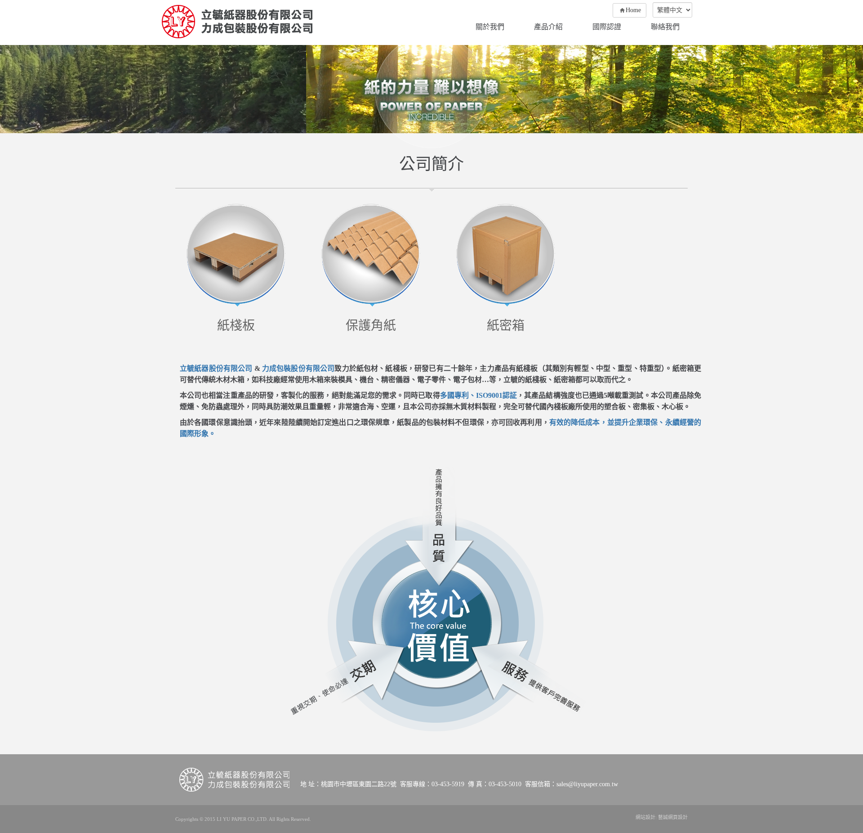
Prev (8, 89)
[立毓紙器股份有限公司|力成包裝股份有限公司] (237, 21)
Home (633, 10)
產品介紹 (548, 27)
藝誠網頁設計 (673, 817)
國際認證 (606, 27)
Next (854, 89)
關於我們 (490, 27)
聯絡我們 (665, 27)
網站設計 (645, 817)
